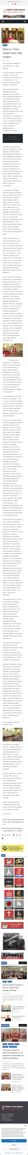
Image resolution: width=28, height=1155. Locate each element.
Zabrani (14, 1145)
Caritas (4, 981)
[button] (26, 1125)
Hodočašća (11, 1044)
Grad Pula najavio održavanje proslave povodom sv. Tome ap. (12, 829)
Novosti (5, 45)
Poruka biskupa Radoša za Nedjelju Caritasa (18, 1016)
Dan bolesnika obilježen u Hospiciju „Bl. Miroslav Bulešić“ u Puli (18, 1008)
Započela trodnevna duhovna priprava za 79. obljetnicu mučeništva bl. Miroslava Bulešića (18, 1088)
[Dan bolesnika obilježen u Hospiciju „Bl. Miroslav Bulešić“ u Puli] (6, 1009)
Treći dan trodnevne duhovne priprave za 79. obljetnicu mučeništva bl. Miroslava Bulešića (13, 1054)
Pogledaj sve (23, 963)
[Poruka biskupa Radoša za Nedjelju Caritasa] (6, 1018)
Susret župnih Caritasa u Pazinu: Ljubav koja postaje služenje (13, 987)
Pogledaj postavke (14, 1149)
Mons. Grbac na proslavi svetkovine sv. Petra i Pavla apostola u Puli (13, 822)
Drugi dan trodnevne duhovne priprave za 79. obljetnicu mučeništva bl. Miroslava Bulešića (18, 1077)
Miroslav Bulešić (12, 1046)
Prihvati (14, 1140)
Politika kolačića (8, 1152)
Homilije (17, 1044)
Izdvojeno (5, 1046)
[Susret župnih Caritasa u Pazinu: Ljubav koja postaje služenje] (14, 972)
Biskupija (5, 1044)
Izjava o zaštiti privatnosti (17, 1152)
